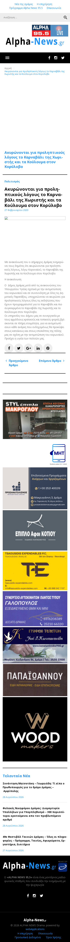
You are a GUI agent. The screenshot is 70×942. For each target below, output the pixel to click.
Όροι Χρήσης (53, 937)
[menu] (7, 58)
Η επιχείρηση (44, 4)
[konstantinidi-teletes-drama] (35, 662)
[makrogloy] (35, 438)
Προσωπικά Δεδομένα (28, 937)
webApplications (35, 929)
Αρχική (8, 68)
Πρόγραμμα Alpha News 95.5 (26, 8)
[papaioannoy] (35, 695)
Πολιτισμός (12, 181)
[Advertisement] (35, 111)
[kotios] (35, 549)
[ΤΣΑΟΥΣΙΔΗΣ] (35, 589)
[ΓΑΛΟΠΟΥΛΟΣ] (35, 625)
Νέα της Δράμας (24, 4)
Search (65, 17)
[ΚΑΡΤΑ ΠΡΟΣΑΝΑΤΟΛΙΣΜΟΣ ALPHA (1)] (35, 508)
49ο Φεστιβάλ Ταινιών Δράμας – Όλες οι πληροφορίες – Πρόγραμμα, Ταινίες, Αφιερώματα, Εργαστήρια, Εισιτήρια (35, 840)
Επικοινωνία (54, 8)
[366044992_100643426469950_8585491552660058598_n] (35, 760)
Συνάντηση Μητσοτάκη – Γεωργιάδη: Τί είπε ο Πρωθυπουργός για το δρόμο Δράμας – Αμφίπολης (33, 787)
